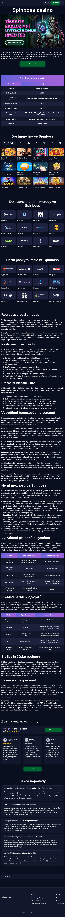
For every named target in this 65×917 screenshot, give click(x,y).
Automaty (55, 143)
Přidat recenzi (53, 730)
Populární (7, 143)
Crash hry (39, 143)
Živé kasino (23, 143)
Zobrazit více (32, 769)
